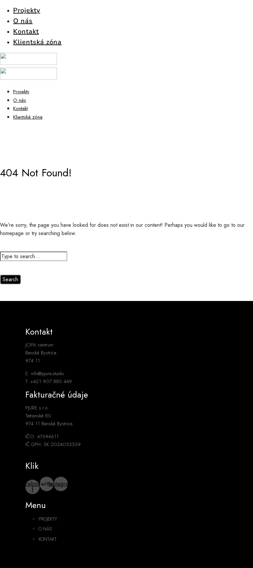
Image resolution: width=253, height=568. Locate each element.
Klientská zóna (37, 42)
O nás (23, 20)
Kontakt (26, 31)
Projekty (26, 10)
